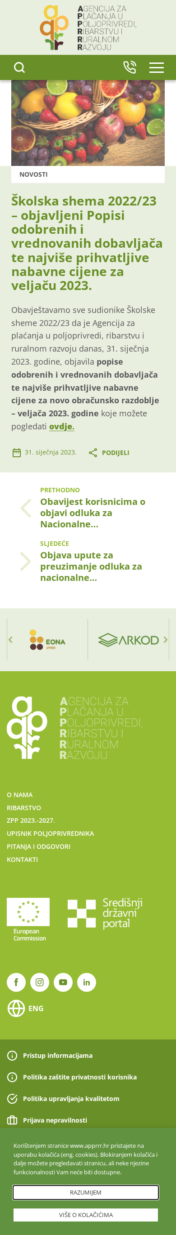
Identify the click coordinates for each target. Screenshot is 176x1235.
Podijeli (116, 452)
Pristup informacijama (58, 1055)
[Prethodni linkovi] (10, 640)
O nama (19, 794)
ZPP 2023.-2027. (31, 820)
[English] (129, 67)
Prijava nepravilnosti (55, 1120)
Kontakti (22, 859)
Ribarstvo (24, 807)
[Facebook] (16, 982)
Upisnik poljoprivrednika (50, 833)
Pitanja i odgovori (38, 846)
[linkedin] (86, 982)
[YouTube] (63, 982)
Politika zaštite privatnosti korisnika (80, 1077)
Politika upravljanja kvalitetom (71, 1098)
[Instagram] (39, 982)
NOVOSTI (33, 174)
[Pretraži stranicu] (19, 67)
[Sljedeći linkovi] (165, 640)
